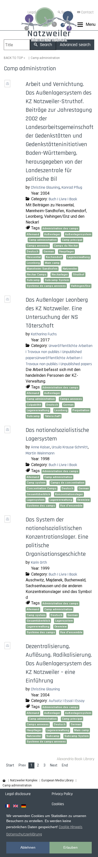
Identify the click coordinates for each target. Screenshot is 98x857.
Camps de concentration (67, 482)
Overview (83, 499)
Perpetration (80, 410)
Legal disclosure (18, 794)
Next (53, 765)
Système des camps (41, 505)
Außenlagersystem (78, 234)
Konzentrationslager (69, 494)
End (65, 765)
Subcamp (33, 280)
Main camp (52, 263)
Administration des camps (60, 228)
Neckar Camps (36, 274)
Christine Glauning (45, 187)
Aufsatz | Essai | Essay (66, 701)
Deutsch (32, 251)
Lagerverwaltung (78, 257)
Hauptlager (66, 251)
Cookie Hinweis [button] (70, 827)
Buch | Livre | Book (63, 199)
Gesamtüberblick (38, 494)
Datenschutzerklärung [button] (24, 834)
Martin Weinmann (40, 453)
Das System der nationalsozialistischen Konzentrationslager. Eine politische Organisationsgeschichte (57, 537)
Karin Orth (39, 562)
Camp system (36, 482)
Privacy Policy (62, 794)
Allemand (33, 234)
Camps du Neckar (66, 245)
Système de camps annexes (46, 286)
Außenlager (52, 234)
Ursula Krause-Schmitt (70, 447)
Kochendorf (54, 257)
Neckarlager (60, 274)
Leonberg (33, 263)
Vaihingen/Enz (80, 286)
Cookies (58, 804)
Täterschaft (53, 416)
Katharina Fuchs (44, 334)
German (48, 251)
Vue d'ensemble (71, 505)
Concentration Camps (42, 488)
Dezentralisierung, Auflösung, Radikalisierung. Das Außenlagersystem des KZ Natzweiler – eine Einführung (59, 664)
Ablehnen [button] (27, 847)
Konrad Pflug (72, 187)
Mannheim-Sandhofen (42, 268)
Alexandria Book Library (75, 759)
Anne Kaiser (40, 447)
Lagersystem (35, 499)
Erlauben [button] (70, 847)
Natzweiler (70, 268)
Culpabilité (34, 404)
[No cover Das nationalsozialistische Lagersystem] (8, 431)
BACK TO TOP (13, 58)
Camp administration (43, 239)
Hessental (34, 257)
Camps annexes (38, 245)
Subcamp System (57, 280)
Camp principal (72, 239)
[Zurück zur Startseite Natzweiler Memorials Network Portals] (49, 26)
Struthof (78, 274)
